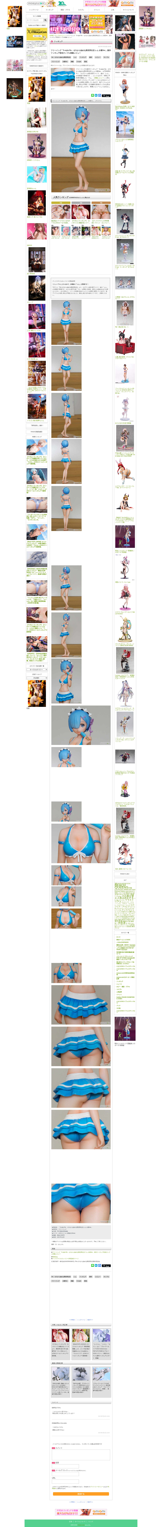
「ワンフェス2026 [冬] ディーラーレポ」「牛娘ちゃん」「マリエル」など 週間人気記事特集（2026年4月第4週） (37, 600)
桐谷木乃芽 (127, 921)
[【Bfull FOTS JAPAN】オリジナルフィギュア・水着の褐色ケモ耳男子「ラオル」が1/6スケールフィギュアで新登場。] (37, 532)
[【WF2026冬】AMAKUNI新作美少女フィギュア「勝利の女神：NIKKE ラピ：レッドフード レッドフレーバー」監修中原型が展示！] (37, 559)
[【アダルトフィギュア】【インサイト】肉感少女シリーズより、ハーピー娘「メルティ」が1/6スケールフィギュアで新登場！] (37, 476)
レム (75, 57)
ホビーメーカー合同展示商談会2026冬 (34, 649)
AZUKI (128, 883)
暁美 (133, 919)
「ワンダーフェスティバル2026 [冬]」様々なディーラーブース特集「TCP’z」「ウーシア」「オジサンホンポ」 (37, 517)
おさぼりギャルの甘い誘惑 (125, 893)
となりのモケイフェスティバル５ (125, 1002)
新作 (90, 57)
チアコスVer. (118, 910)
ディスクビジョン (124, 910)
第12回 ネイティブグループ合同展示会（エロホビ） (125, 962)
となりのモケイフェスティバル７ (125, 1011)
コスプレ (81, 10)
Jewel (126, 889)
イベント (97, 10)
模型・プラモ (65, 10)
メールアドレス (61, 1470)
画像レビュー (99, 78)
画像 (72, 61)
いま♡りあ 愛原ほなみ (125, 893)
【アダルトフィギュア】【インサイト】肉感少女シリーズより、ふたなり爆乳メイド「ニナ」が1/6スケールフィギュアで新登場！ (37, 628)
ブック (118, 1005)
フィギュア (49, 10)
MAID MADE (132, 889)
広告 (70, 1521)
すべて (118, 937)
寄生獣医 (124, 918)
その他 (118, 1008)
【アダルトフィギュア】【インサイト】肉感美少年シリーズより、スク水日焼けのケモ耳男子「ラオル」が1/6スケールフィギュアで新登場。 (37, 460)
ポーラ (129, 915)
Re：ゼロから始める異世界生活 (61, 57)
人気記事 (119, 992)
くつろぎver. (118, 896)
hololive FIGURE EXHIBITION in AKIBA (125, 998)
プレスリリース (30, 453)
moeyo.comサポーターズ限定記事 (125, 978)
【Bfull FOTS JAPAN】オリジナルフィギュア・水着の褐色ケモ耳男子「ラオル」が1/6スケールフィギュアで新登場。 (37, 544)
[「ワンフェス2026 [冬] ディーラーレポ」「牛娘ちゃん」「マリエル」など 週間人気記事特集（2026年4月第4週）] (37, 588)
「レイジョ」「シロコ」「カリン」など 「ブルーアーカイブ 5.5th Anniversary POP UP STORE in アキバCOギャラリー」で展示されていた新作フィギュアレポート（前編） (101, 1351)
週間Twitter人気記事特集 (32, 594)
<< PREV (72, 1320)
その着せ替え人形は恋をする (124, 897)
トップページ (33, 10)
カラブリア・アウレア (125, 906)
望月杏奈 (119, 921)
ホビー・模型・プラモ (123, 986)
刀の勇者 (121, 916)
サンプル (106, 57)
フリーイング (56, 61)
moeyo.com (81, 1525)
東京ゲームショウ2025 (123, 939)
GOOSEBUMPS (119, 889)
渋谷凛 (122, 922)
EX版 (130, 888)
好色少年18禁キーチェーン (124, 917)
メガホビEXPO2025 (122, 942)
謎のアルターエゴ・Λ (120, 926)
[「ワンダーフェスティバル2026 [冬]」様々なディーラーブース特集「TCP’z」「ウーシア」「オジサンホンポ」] (37, 505)
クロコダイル (120, 908)
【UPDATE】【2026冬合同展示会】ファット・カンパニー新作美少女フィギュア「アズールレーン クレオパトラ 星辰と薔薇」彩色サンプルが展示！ (37, 657)
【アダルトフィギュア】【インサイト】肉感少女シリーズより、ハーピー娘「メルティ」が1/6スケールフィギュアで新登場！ (37, 489)
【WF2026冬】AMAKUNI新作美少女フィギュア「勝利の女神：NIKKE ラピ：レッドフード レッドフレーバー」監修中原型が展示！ (37, 572)
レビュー (98, 57)
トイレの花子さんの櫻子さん (126, 911)
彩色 (85, 61)
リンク (90, 1521)
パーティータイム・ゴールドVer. (125, 914)
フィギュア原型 (122, 915)
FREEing (55, 1257)
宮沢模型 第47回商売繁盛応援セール (125, 953)
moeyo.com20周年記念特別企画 (125, 973)
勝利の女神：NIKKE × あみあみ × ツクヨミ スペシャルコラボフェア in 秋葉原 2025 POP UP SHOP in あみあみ (125, 947)
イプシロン (122, 900)
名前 (57, 1463)
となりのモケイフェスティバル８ (125, 969)
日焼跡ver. (129, 919)
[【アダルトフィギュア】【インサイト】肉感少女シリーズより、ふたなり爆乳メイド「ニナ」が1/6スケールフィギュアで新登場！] (37, 615)
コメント (58, 1448)
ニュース (119, 984)
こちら (35, 46)
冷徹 (117, 916)
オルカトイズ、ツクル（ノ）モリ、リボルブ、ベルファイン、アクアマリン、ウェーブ (124, 903)
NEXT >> (90, 1320)
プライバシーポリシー (96, 1486)
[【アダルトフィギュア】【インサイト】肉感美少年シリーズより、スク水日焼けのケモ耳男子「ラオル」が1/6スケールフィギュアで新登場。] (37, 447)
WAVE (127, 891)
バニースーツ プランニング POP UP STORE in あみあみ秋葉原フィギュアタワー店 (125, 958)
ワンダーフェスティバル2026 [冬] (34, 510)
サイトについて (128, 10)
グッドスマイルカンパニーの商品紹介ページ (65, 1258)
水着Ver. (65, 61)
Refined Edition (120, 891)
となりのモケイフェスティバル (125, 966)
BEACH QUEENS (121, 886)
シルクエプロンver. (129, 908)
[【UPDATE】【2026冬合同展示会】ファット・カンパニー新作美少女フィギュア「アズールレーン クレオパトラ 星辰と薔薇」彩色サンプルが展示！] (37, 644)
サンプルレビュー (30, 621)
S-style (79, 61)
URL (54, 1478)
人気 (112, 10)
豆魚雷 (129, 926)
